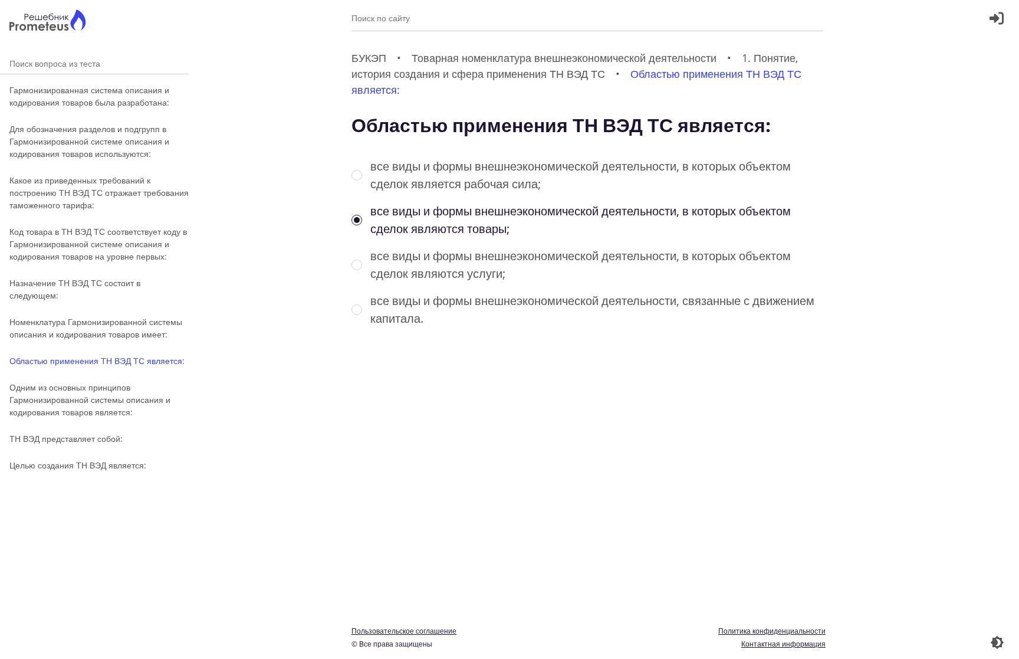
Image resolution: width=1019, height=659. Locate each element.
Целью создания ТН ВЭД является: (77, 465)
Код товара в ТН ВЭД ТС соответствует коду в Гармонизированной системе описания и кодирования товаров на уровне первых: (98, 244)
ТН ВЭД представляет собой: (66, 438)
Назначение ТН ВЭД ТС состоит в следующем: (74, 289)
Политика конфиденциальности (772, 631)
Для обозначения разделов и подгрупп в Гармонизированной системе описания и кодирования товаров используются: (89, 141)
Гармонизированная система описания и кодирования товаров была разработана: (89, 96)
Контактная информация (783, 644)
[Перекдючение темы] (997, 642)
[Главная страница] (47, 21)
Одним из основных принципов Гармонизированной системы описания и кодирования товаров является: (89, 400)
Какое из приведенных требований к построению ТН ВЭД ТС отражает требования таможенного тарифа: (99, 193)
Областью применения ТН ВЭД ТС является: (97, 360)
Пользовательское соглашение (403, 631)
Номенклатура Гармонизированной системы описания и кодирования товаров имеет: (95, 328)
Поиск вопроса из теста (94, 63)
